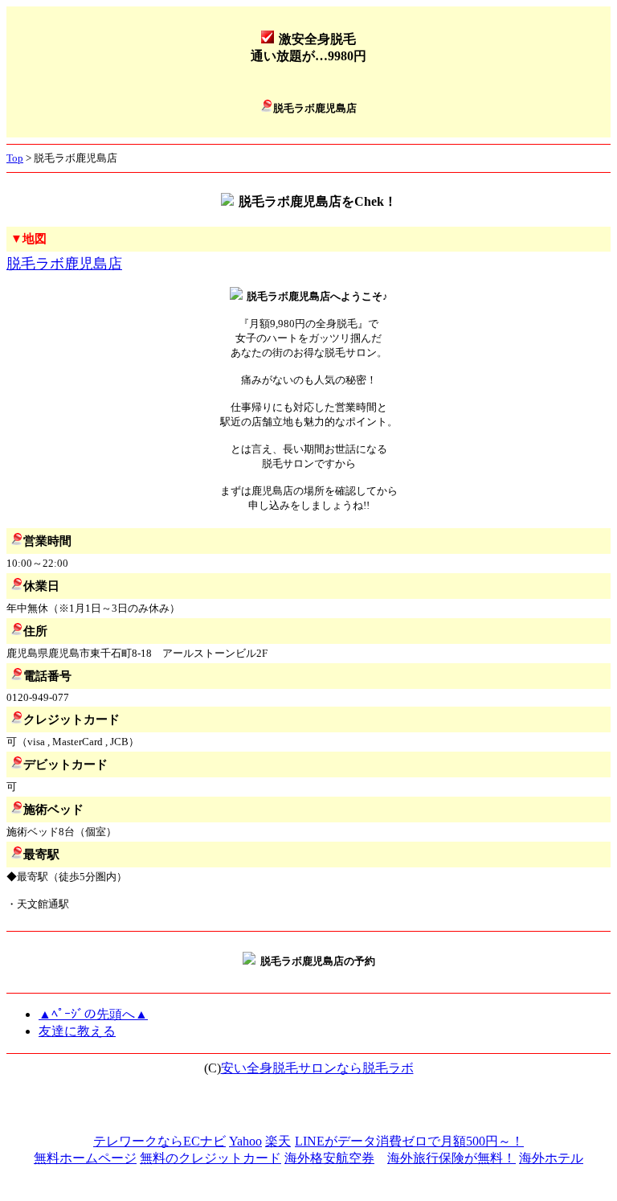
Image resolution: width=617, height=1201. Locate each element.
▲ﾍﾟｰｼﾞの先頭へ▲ (93, 1014)
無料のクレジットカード (210, 1158)
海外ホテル (551, 1158)
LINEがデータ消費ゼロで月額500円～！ (409, 1141)
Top (14, 158)
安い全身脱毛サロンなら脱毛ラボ (317, 1068)
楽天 (278, 1141)
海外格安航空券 (329, 1158)
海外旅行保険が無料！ (451, 1158)
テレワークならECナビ (159, 1141)
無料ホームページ (85, 1158)
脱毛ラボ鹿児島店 (64, 264)
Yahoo (245, 1141)
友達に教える (77, 1031)
